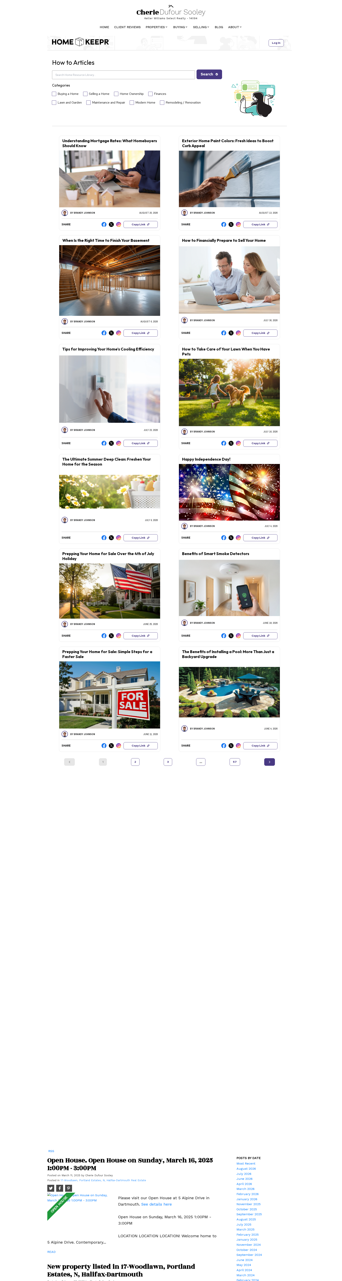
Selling (200, 27)
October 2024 (247, 1250)
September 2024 (249, 1255)
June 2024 (245, 1260)
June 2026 (245, 1179)
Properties (155, 27)
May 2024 (244, 1265)
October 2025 (247, 1209)
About (233, 27)
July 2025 (244, 1224)
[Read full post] (81, 1213)
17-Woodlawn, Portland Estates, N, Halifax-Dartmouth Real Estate (103, 1180)
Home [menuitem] (104, 27)
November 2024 (249, 1245)
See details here (156, 1204)
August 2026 (246, 1169)
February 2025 (248, 1234)
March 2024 (246, 1275)
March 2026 (246, 1189)
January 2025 (247, 1239)
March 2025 (246, 1229)
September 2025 (249, 1214)
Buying (179, 27)
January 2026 (247, 1199)
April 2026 (244, 1184)
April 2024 (244, 1270)
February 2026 (248, 1194)
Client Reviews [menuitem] (127, 27)
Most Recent (246, 1163)
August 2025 (246, 1219)
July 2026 (244, 1174)
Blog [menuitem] (219, 27)
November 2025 (249, 1204)
